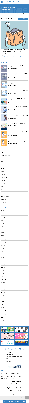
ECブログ (3, 165)
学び (2, 190)
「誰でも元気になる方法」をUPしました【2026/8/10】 (17, 132)
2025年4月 (3, 264)
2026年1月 (3, 236)
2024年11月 (3, 279)
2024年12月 (3, 276)
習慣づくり (3, 199)
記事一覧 (14, 56)
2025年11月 (3, 242)
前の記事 (6, 56)
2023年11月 (3, 314)
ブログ (2, 152)
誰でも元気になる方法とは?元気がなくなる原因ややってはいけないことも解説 (18, 140)
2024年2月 (3, 304)
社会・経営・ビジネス (16, 376)
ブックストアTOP (4, 13)
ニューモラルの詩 (5, 196)
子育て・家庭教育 (15, 375)
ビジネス (3, 193)
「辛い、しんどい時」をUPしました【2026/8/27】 (16, 66)
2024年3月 (3, 301)
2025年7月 (3, 254)
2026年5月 (3, 223)
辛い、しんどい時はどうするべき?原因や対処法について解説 (18, 74)
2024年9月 (3, 286)
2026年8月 (3, 214)
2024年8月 (3, 289)
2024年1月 (3, 307)
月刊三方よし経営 (5, 376)
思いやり (3, 174)
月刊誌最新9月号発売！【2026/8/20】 (17, 123)
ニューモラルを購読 (8, 401)
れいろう (3, 375)
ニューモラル (4, 373)
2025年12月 (3, 239)
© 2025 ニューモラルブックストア (14, 398)
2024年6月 (3, 295)
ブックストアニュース (14, 13)
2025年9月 (3, 248)
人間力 (2, 171)
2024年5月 (3, 298)
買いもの (17, 401)
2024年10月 (3, 282)
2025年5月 (3, 261)
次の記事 (21, 56)
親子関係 (3, 186)
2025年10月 (3, 245)
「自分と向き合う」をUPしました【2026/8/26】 (16, 82)
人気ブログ (3, 202)
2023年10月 (3, 317)
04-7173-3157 (15, 387)
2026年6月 (3, 220)
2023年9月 (3, 320)
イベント (3, 161)
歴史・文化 (13, 379)
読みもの (23, 401)
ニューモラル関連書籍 (16, 381)
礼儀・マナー (4, 177)
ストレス (3, 183)
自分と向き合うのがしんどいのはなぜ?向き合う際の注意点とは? (18, 90)
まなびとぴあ (4, 378)
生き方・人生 (14, 378)
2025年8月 (3, 251)
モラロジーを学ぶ (15, 383)
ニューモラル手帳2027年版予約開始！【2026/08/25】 (17, 99)
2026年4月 (3, 226)
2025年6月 (3, 257)
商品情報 (3, 168)
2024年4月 (3, 210)
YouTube (3, 158)
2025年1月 (3, 273)
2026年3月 (3, 229)
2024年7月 (3, 292)
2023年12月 (3, 311)
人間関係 (3, 180)
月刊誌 (2, 370)
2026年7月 (3, 217)
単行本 (12, 370)
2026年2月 (3, 232)
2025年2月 (3, 270)
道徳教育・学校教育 (15, 373)
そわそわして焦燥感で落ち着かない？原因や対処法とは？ (18, 115)
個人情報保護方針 (14, 394)
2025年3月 (3, 267)
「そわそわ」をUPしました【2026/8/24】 (18, 106)
